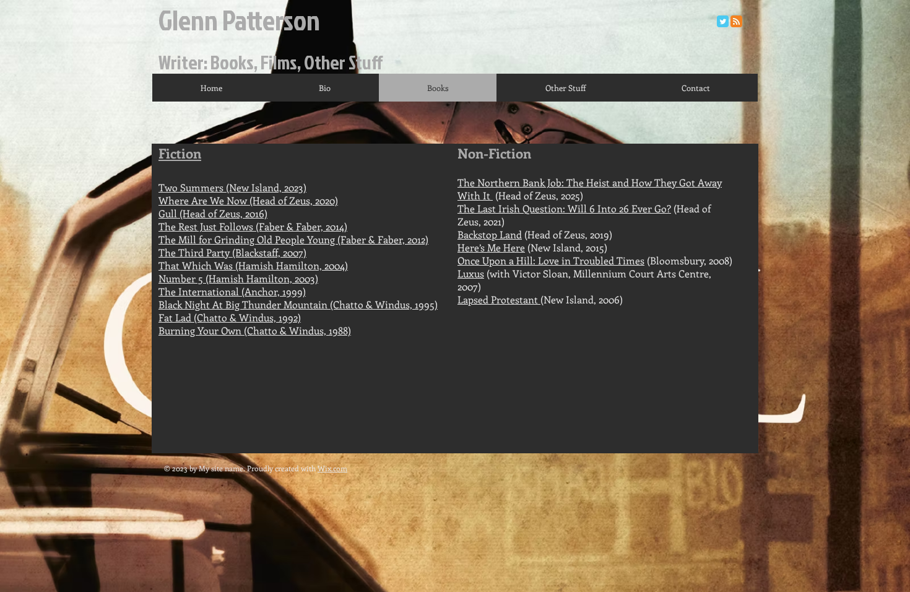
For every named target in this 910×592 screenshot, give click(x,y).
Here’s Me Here (491, 247)
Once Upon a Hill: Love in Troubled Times (550, 260)
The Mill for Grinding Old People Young (247, 239)
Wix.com (332, 468)
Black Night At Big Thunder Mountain (242, 304)
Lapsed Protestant (498, 299)
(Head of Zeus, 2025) (538, 195)
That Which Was (196, 265)
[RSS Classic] (736, 21)
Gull (167, 213)
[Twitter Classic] (723, 21)
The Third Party (195, 252)
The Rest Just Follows (205, 226)
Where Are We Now (203, 200)
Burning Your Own (199, 330)
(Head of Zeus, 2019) (534, 234)
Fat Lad (176, 317)
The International (199, 291)
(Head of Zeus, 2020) (293, 200)
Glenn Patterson (239, 19)
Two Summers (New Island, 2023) (232, 187)
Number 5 (180, 278)
